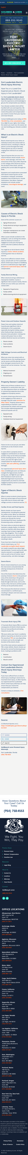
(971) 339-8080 (7, 1089)
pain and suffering (13, 463)
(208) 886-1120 (7, 973)
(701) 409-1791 (7, 984)
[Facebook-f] (3, 898)
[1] (26, 502)
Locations (9, 73)
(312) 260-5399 (7, 1011)
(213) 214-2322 (7, 1037)
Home (3, 73)
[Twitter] (7, 898)
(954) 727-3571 (7, 1050)
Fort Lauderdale (19, 73)
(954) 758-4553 (6, 754)
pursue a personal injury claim (14, 266)
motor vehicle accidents (16, 251)
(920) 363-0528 (7, 947)
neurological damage (16, 184)
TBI (12, 638)
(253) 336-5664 (7, 1063)
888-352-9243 (14, 20)
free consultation (16, 121)
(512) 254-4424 (7, 1115)
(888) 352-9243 (7, 893)
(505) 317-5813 (7, 921)
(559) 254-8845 (7, 998)
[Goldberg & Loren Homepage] (12, 13)
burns (15, 576)
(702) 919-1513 (7, 1024)
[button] (26, 12)
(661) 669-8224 (7, 960)
